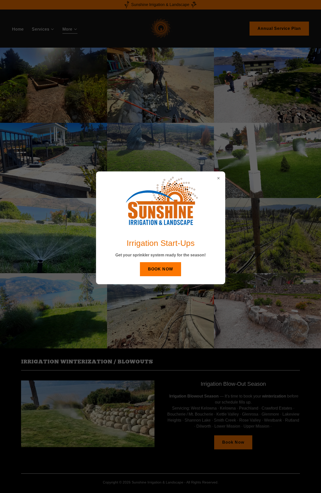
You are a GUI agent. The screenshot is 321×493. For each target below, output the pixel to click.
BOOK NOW (160, 269)
